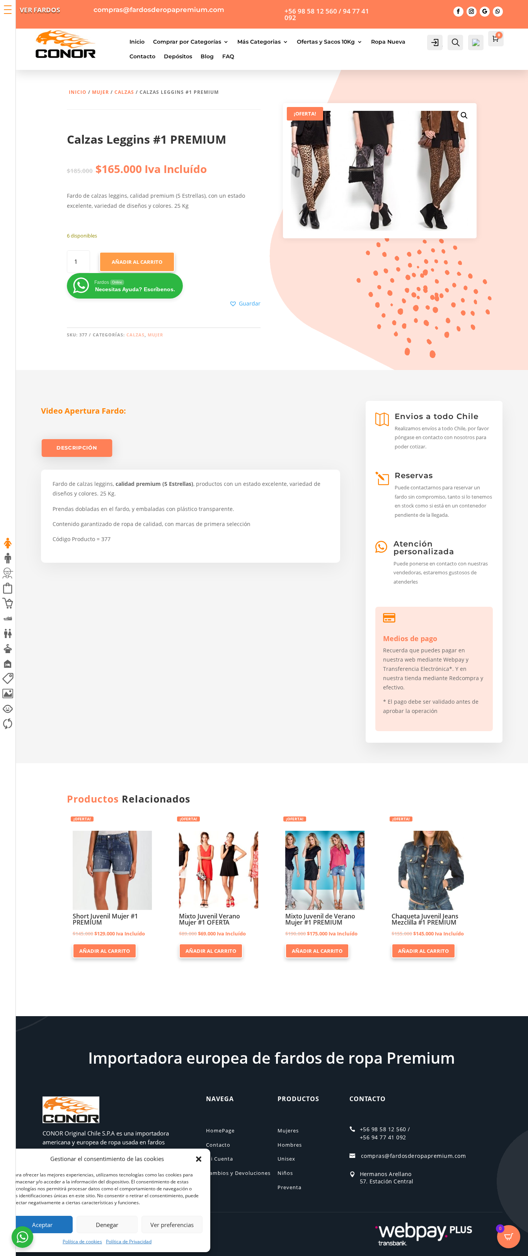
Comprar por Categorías (187, 41)
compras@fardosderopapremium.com (413, 1155)
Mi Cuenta (219, 1158)
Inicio (137, 41)
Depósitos (178, 56)
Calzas (124, 92)
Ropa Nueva (388, 41)
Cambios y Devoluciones (238, 1172)
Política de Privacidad (129, 1241)
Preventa (289, 1187)
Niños (285, 1172)
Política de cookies (82, 1241)
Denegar (107, 1225)
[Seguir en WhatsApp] (498, 12)
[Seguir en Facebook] (458, 12)
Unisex (286, 1158)
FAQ (228, 56)
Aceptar (42, 1225)
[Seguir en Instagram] (472, 12)
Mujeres (288, 1130)
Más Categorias (259, 41)
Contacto (142, 56)
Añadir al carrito (137, 261)
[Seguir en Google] (485, 12)
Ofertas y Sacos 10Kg (326, 41)
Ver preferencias (172, 1225)
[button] (199, 1159)
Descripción (77, 448)
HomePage (220, 1130)
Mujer (100, 92)
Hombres (290, 1144)
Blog (207, 56)
